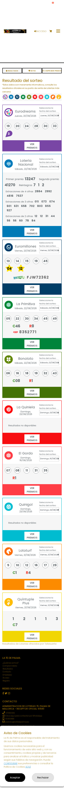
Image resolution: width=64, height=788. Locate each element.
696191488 (9, 718)
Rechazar (43, 777)
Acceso (41, 31)
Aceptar (15, 777)
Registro (6, 680)
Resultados (8, 668)
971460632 (10, 713)
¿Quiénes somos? (10, 663)
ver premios (32, 146)
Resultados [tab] (12, 71)
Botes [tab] (33, 71)
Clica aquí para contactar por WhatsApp (23, 715)
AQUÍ (28, 766)
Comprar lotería (10, 665)
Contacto (7, 671)
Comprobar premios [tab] (53, 71)
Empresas (7, 674)
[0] (52, 31)
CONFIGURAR (10, 763)
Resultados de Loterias (15, 643)
